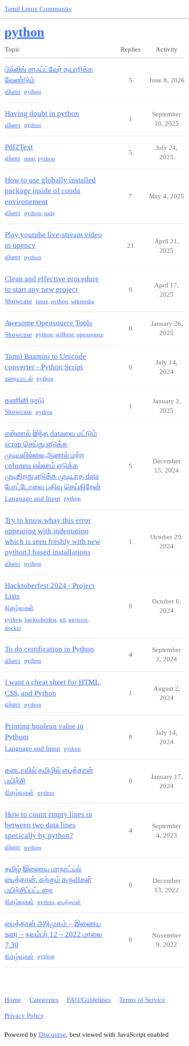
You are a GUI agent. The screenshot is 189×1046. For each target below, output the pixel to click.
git (62, 619)
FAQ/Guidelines (89, 999)
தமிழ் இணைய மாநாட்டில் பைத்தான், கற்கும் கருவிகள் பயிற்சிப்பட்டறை (48, 879)
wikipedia (82, 301)
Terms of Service (142, 999)
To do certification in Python (49, 649)
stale (49, 213)
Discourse (52, 1034)
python (32, 91)
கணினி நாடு (24, 400)
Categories (43, 999)
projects (78, 619)
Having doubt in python (42, 113)
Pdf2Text (19, 147)
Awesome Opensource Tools (48, 323)
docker (13, 628)
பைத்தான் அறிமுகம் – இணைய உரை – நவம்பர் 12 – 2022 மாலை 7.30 (53, 934)
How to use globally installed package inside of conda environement (50, 190)
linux (42, 301)
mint (29, 158)
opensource (90, 334)
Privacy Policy (24, 1015)
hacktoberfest (41, 619)
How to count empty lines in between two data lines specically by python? (48, 825)
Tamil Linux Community (38, 8)
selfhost (64, 334)
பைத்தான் (69, 902)
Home (12, 999)
